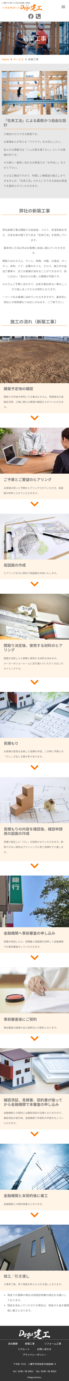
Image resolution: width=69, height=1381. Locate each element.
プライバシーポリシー (35, 1354)
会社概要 (13, 1343)
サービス (18, 59)
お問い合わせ (44, 1349)
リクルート (24, 1349)
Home (5, 59)
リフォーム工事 (52, 1343)
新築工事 (31, 1343)
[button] (63, 6)
